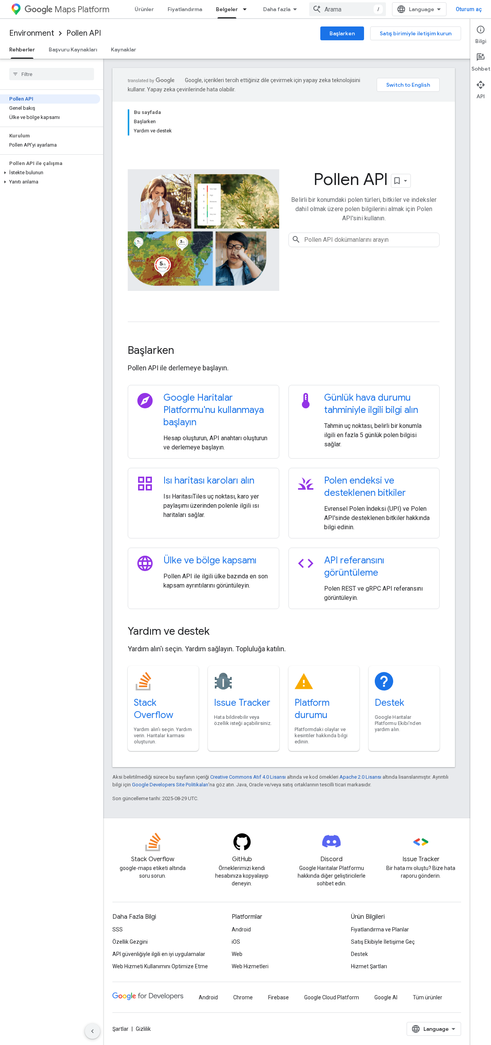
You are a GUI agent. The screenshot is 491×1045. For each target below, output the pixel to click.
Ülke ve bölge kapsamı (210, 560)
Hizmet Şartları (369, 966)
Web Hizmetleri (250, 966)
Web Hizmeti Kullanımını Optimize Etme (160, 966)
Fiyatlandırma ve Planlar (380, 929)
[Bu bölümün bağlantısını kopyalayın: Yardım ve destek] (219, 632)
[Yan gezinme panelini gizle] (92, 1031)
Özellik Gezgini (130, 942)
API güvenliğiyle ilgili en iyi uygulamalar (158, 954)
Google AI (385, 997)
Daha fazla (276, 9)
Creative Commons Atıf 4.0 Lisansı (248, 777)
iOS (236, 942)
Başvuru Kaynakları (73, 49)
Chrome (243, 997)
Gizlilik (143, 1029)
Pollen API (83, 33)
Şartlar (120, 1029)
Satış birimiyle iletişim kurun (415, 33)
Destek (389, 702)
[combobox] (347, 9)
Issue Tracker (242, 702)
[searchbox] (51, 74)
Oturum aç (469, 9)
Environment (31, 33)
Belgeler (227, 9)
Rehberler (22, 49)
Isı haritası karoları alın (208, 480)
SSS (117, 929)
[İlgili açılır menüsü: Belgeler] (247, 9)
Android (241, 929)
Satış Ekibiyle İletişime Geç (383, 942)
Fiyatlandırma (185, 9)
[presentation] (284, 350)
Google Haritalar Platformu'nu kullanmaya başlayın (213, 410)
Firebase (278, 997)
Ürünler (144, 9)
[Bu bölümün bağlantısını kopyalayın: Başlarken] (184, 351)
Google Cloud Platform (331, 997)
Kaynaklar (123, 49)
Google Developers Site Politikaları (170, 784)
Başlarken (342, 33)
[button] (50, 172)
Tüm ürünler (427, 997)
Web (237, 954)
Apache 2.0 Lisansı (360, 777)
